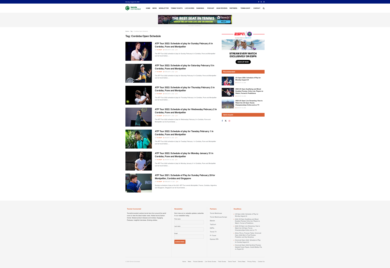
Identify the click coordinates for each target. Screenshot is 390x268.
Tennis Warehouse (216, 213)
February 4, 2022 (169, 71)
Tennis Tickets (177, 8)
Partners (233, 8)
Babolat (212, 221)
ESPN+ (212, 228)
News (154, 8)
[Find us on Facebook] (258, 2)
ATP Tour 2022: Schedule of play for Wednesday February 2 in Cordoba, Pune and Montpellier (186, 111)
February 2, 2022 (169, 93)
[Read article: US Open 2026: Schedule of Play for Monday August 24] (228, 70)
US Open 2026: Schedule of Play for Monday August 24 (248, 68)
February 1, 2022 (169, 115)
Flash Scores (222, 261)
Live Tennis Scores (210, 261)
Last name (177, 226)
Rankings (200, 8)
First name (177, 219)
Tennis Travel (232, 261)
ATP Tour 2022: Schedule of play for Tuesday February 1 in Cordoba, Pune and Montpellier (184, 133)
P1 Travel (213, 235)
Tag (131, 31)
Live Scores (189, 8)
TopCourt (213, 224)
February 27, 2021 (169, 181)
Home (148, 8)
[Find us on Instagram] (264, 2)
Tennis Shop (245, 8)
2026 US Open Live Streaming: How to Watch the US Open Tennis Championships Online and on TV (249, 92)
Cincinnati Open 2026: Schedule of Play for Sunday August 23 (248, 241)
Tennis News (241, 261)
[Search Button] (264, 8)
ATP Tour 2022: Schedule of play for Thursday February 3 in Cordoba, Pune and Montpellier (184, 89)
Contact (256, 8)
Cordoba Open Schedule (141, 31)
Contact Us (261, 261)
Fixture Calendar (198, 261)
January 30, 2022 (169, 159)
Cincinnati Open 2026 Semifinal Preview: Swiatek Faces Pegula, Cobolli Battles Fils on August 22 (248, 247)
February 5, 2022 (169, 49)
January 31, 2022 (169, 137)
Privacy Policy (251, 261)
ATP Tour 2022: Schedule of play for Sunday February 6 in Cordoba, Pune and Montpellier (184, 45)
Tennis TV (213, 232)
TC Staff (159, 49)
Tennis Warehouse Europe (218, 217)
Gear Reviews (221, 8)
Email (176, 233)
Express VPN (214, 239)
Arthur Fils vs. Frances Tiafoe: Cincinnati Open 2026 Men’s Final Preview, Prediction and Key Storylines (248, 235)
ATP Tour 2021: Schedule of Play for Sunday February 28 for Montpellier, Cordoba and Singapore (185, 176)
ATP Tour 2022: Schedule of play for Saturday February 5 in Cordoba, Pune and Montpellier (184, 67)
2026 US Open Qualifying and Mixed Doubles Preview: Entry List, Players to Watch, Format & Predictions (249, 81)
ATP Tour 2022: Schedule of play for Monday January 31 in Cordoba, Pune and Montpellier (184, 155)
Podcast (210, 8)
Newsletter (164, 8)
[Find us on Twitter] (261, 2)
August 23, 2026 (241, 72)
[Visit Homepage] (133, 8)
